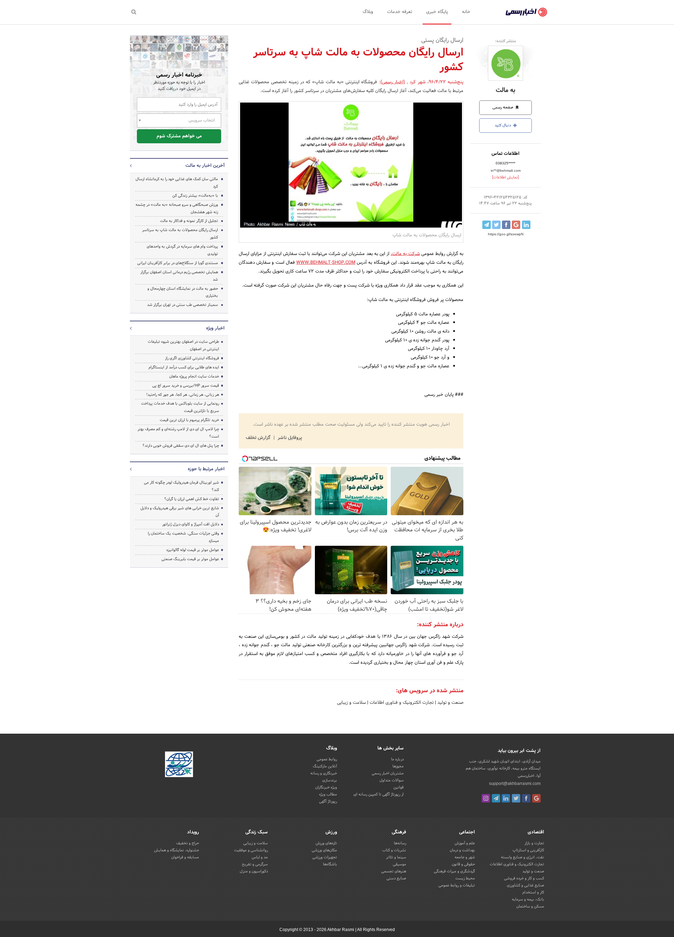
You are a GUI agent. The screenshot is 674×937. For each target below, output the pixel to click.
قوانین (399, 787)
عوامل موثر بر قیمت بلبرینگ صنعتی (190, 559)
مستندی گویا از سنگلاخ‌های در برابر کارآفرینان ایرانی (177, 263)
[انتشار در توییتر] (496, 225)
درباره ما (397, 759)
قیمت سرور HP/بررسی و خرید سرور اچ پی (185, 385)
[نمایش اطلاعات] (505, 177)
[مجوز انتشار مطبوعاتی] (179, 765)
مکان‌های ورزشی (324, 850)
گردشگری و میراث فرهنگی (454, 871)
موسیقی (399, 864)
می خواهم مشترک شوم (179, 136)
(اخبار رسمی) (393, 82)
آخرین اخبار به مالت (205, 166)
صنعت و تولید (449, 703)
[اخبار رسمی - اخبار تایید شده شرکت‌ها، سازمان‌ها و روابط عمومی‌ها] (526, 12)
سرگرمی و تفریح (255, 864)
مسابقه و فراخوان (185, 857)
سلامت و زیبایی (351, 703)
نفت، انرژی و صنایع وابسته (522, 857)
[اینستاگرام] (486, 798)
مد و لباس (260, 857)
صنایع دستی (396, 878)
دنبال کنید (503, 125)
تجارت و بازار (534, 843)
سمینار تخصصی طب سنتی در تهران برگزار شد (182, 305)
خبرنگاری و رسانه (323, 773)
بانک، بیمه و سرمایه (528, 899)
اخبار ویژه (215, 328)
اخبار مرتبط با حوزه (206, 469)
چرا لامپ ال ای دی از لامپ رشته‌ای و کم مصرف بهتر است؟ (178, 433)
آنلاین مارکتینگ (325, 766)
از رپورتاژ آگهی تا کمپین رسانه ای (378, 794)
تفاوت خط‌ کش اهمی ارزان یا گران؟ (191, 499)
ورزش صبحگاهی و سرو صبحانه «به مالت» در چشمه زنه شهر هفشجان (177, 208)
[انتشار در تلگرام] (486, 225)
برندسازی (329, 780)
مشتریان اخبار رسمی (388, 773)
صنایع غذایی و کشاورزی (525, 885)
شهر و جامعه (465, 857)
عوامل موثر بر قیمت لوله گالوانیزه (192, 550)
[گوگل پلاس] (536, 798)
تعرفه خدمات (399, 12)
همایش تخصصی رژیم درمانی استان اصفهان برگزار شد (179, 276)
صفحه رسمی (503, 107)
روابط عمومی (327, 759)
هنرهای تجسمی (393, 871)
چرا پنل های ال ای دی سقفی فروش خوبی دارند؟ (181, 446)
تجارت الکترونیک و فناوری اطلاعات (401, 703)
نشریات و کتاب (394, 850)
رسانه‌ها (400, 843)
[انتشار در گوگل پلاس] (516, 225)
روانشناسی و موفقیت (251, 850)
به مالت (505, 90)
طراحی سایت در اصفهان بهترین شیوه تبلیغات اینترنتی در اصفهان (183, 345)
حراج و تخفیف (187, 843)
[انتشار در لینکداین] (526, 225)
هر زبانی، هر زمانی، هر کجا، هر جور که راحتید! (182, 395)
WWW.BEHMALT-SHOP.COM (325, 263)
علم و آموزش (465, 843)
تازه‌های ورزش (326, 843)
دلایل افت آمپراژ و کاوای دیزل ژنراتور (190, 524)
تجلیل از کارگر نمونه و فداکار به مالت (189, 221)
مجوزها (398, 766)
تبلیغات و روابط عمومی (456, 885)
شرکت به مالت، (405, 254)
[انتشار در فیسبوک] (506, 225)
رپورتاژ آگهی (328, 801)
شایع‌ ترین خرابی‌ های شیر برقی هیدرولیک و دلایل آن (179, 512)
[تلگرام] (496, 798)
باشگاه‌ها (330, 864)
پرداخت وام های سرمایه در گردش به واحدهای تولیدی (182, 250)
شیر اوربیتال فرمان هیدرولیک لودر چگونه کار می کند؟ (181, 486)
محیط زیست (465, 878)
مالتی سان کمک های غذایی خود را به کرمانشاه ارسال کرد (177, 183)
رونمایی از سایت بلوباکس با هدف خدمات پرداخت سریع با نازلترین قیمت (180, 407)
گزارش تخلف (259, 438)
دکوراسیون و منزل (254, 871)
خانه (466, 12)
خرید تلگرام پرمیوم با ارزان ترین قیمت (189, 420)
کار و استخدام (533, 892)
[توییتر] (516, 798)
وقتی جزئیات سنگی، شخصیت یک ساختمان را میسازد (183, 537)
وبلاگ (368, 12)
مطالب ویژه (328, 794)
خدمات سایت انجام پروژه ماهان (194, 376)
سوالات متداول (391, 780)
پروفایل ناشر (289, 438)
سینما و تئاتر (396, 857)
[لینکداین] (506, 798)
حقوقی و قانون (463, 864)
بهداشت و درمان (462, 850)
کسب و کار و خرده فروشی (524, 878)
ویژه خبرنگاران (326, 787)
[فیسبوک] (526, 798)
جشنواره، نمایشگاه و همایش (176, 850)
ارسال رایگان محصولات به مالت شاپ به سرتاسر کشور (180, 234)
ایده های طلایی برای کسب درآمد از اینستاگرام (183, 367)
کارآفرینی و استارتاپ (528, 850)
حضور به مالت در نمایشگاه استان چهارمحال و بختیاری (182, 292)
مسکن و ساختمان (530, 906)
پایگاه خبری (437, 12)
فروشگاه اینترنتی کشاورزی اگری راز (192, 358)
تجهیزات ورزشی (324, 857)
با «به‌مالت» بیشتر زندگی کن (195, 195)
